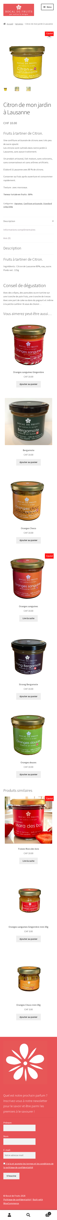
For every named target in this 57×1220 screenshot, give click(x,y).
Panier (44, 1212)
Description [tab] (9, 221)
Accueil (10, 24)
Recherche (28, 1215)
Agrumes (19, 24)
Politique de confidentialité (17, 1199)
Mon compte (9, 1215)
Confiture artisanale (33, 203)
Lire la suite (28, 618)
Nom (5, 1136)
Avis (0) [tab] (7, 238)
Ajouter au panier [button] (28, 384)
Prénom (7, 1122)
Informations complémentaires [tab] (19, 229)
